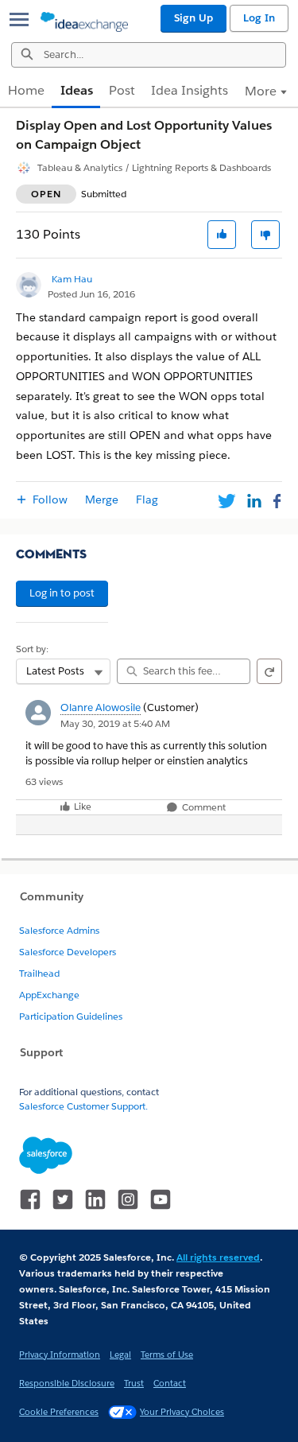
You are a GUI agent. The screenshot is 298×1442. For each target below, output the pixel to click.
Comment (203, 808)
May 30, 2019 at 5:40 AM (115, 723)
